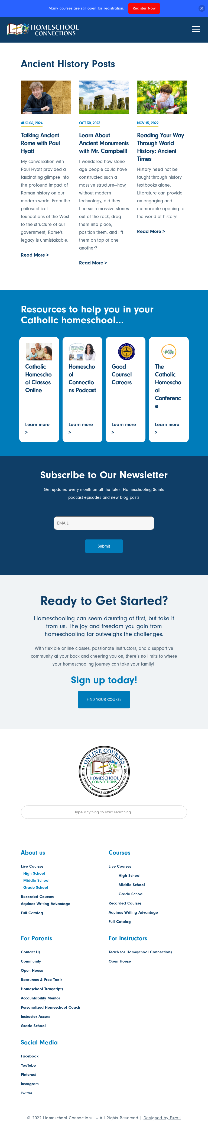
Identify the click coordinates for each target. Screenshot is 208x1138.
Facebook (29, 1056)
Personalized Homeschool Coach (50, 1007)
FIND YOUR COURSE (104, 699)
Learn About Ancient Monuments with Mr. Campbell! (104, 143)
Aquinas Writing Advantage (45, 904)
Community (31, 961)
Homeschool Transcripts (42, 989)
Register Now (144, 8)
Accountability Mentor (40, 998)
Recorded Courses (37, 896)
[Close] (202, 8)
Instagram (30, 1084)
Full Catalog (32, 913)
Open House (32, 970)
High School (34, 873)
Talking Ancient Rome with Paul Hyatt (40, 143)
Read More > (35, 255)
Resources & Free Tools (41, 979)
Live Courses (32, 866)
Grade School (35, 887)
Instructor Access (35, 1016)
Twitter (26, 1093)
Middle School (36, 880)
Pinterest (28, 1074)
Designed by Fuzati (162, 1117)
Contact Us (30, 952)
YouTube (28, 1065)
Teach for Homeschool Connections (140, 952)
